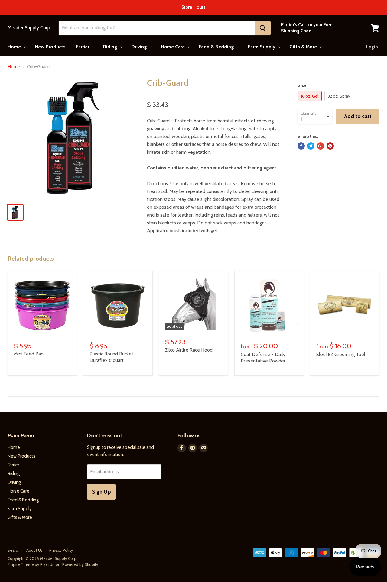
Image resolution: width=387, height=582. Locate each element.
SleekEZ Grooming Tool (340, 354)
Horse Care (173, 47)
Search (14, 550)
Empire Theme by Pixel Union (34, 564)
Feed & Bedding (217, 47)
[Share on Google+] (320, 146)
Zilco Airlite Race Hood (189, 350)
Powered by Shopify (80, 564)
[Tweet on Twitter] (310, 146)
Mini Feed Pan (29, 354)
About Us (34, 550)
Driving (139, 47)
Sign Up (101, 491)
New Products (50, 47)
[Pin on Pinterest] (330, 146)
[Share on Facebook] (301, 146)
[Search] (263, 28)
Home (15, 47)
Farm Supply (262, 47)
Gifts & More (303, 47)
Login (372, 47)
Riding (111, 47)
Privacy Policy (61, 550)
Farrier (83, 47)
